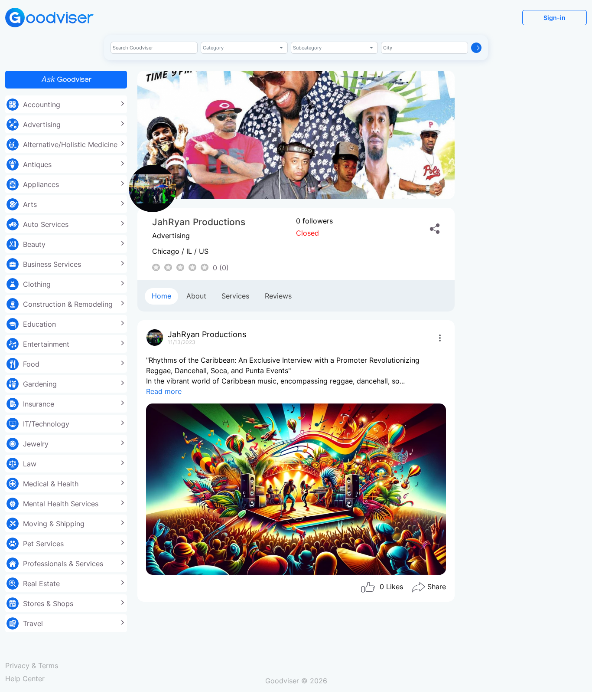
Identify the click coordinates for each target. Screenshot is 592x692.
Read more (164, 391)
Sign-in (554, 17)
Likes (391, 587)
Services (235, 296)
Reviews (278, 296)
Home (161, 296)
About (196, 296)
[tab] (161, 296)
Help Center (25, 678)
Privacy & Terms (31, 665)
